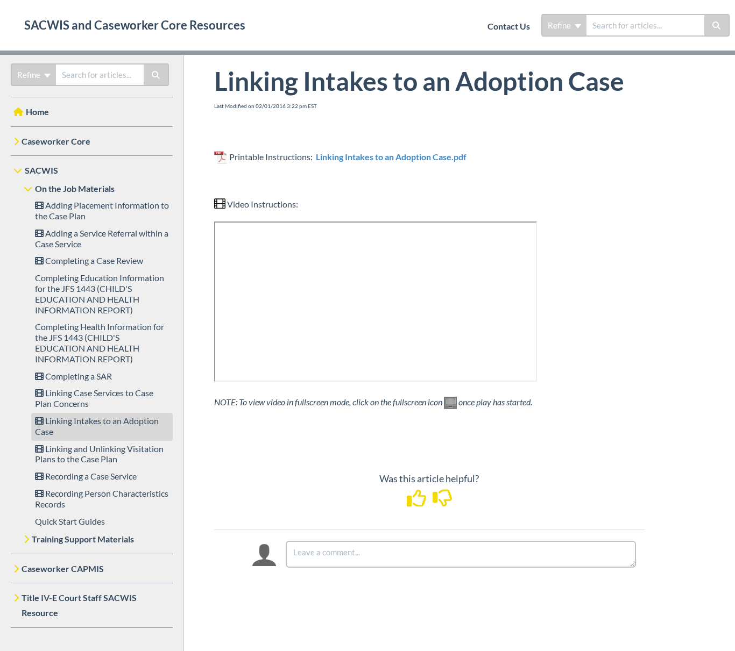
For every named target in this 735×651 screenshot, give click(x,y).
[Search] (717, 25)
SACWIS (41, 170)
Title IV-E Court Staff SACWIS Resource (79, 605)
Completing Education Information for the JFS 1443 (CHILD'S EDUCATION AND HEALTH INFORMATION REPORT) (99, 293)
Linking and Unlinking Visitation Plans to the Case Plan (99, 453)
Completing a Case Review (93, 260)
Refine (560, 25)
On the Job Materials (75, 188)
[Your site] (8, 14)
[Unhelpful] (442, 501)
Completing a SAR (78, 376)
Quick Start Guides (70, 521)
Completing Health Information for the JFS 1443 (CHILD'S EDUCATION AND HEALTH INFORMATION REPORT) (99, 342)
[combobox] (645, 25)
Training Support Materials (83, 539)
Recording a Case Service (90, 476)
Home (37, 111)
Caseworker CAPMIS (63, 568)
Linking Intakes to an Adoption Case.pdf (391, 157)
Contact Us (508, 26)
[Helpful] (417, 501)
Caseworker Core (56, 141)
